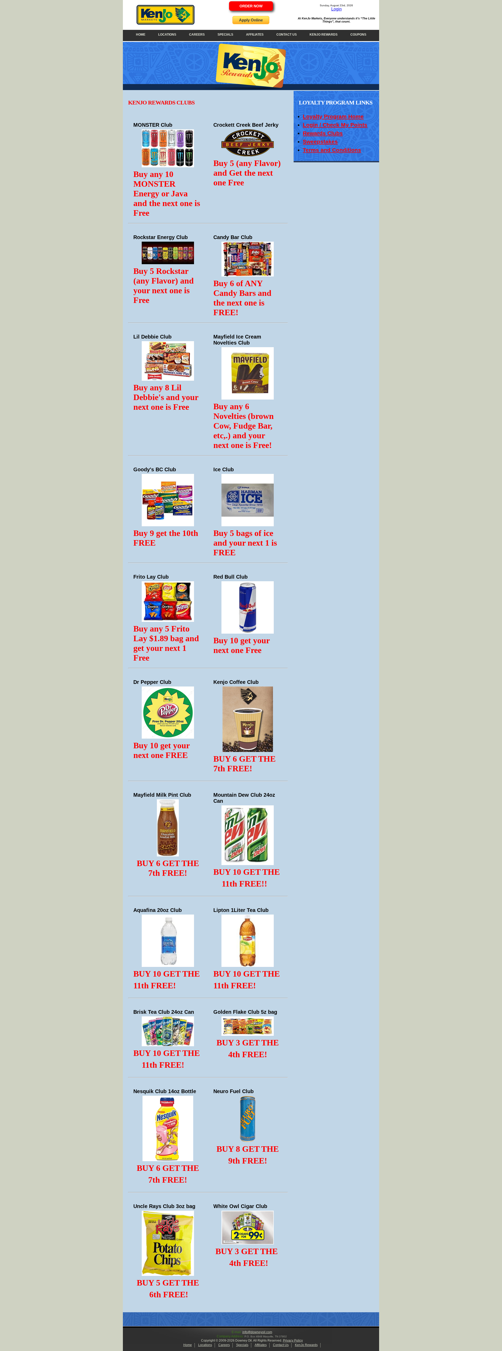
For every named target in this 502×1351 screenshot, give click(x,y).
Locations (167, 34)
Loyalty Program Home (333, 116)
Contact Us (286, 34)
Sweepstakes (320, 142)
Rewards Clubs (323, 133)
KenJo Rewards (324, 34)
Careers (197, 34)
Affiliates (255, 34)
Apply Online (251, 20)
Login (336, 9)
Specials (225, 34)
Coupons (358, 34)
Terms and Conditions (332, 150)
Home (140, 34)
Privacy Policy (293, 1340)
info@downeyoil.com (257, 1332)
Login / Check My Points (335, 125)
